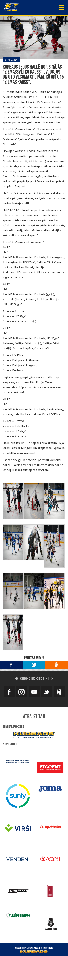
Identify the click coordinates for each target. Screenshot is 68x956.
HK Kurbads (11, 7)
